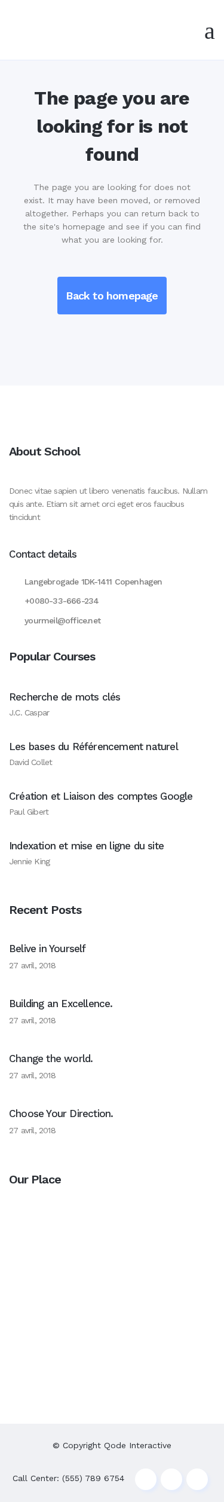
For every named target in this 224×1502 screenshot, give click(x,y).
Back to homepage (112, 295)
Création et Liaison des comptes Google (101, 796)
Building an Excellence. (61, 1004)
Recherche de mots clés (64, 697)
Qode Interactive (137, 1445)
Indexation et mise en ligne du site (86, 846)
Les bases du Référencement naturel (93, 746)
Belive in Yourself (47, 949)
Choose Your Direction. (61, 1113)
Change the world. (51, 1058)
